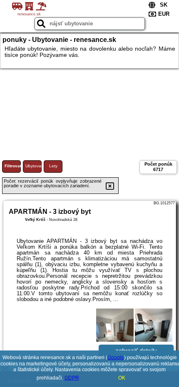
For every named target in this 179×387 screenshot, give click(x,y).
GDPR (72, 378)
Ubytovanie (33, 166)
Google (115, 357)
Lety (53, 166)
